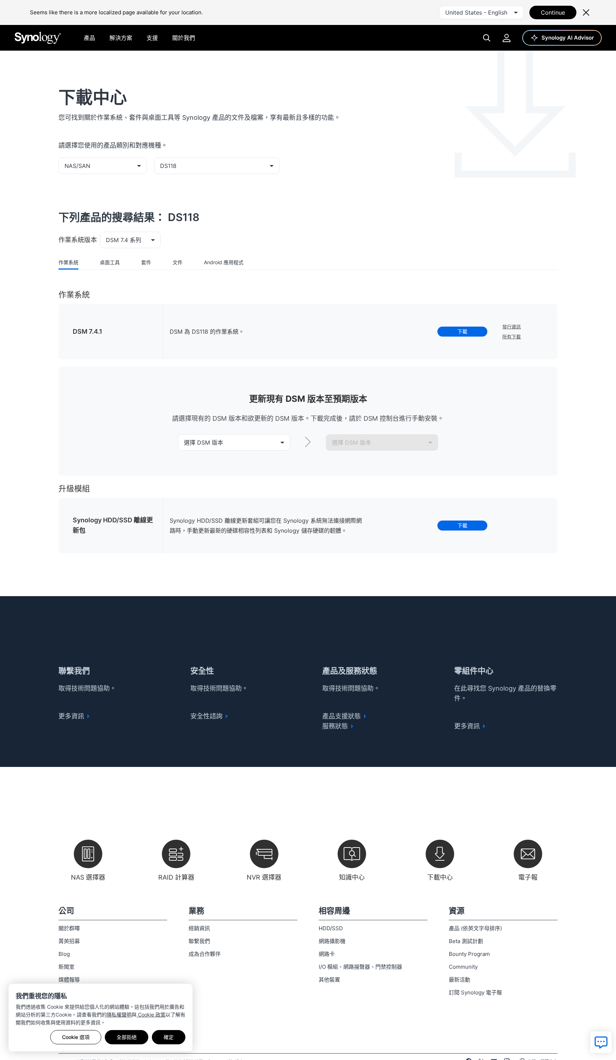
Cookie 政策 (151, 1015)
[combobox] (481, 12)
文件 (178, 262)
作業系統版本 (77, 240)
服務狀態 (336, 726)
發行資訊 (511, 326)
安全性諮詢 (207, 716)
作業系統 (68, 262)
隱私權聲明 (119, 1015)
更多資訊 (72, 716)
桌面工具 (110, 262)
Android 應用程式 (223, 262)
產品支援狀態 (342, 716)
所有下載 (511, 336)
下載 (462, 331)
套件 (146, 262)
